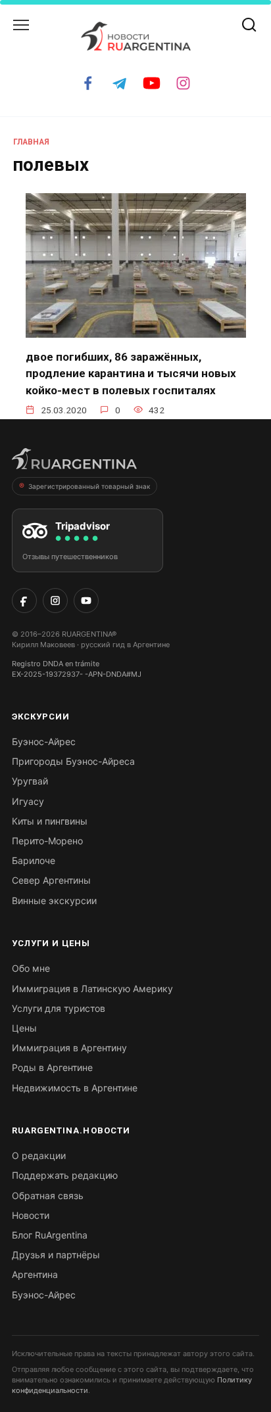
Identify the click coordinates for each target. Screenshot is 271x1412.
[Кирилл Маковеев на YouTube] (86, 600)
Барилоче (33, 860)
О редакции (39, 1155)
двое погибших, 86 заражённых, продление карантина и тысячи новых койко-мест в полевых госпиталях (131, 373)
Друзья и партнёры (56, 1254)
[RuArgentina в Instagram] (55, 600)
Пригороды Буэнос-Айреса (73, 761)
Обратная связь (48, 1195)
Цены (24, 1028)
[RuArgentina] (74, 462)
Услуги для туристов (58, 1008)
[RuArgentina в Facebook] (24, 600)
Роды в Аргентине (52, 1067)
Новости (30, 1215)
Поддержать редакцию (65, 1175)
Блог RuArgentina (49, 1235)
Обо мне (31, 968)
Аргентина (35, 1274)
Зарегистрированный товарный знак (89, 486)
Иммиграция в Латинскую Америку (92, 988)
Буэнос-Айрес (44, 741)
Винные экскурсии (54, 900)
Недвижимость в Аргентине (74, 1087)
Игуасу (28, 801)
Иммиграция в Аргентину (69, 1047)
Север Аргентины (51, 880)
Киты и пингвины (49, 821)
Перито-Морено (47, 840)
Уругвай (30, 780)
